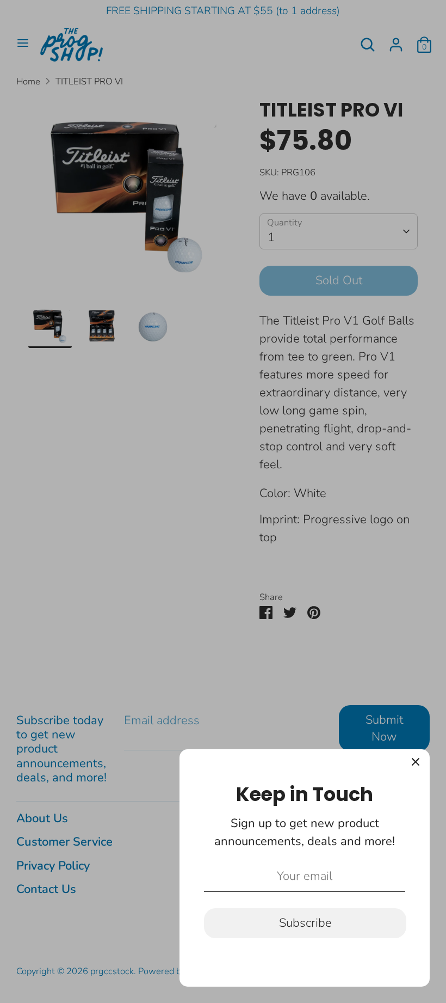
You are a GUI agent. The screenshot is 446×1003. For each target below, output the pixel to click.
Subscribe (305, 923)
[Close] (416, 763)
